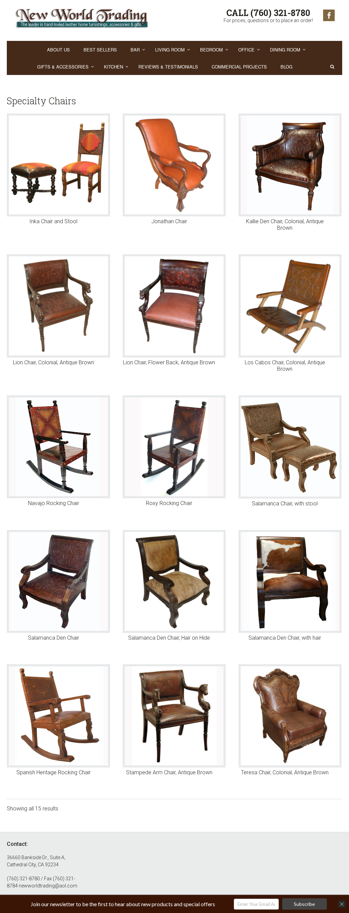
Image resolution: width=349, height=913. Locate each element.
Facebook (329, 15)
